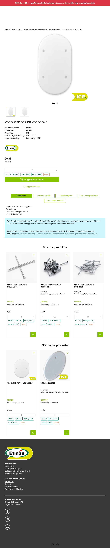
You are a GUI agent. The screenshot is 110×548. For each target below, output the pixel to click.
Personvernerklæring (14, 489)
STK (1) (8, 174)
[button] (53, 103)
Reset (46, 174)
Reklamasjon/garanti (13, 473)
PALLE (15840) (13, 422)
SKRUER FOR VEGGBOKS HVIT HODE (84, 286)
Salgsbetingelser (12, 486)
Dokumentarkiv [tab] (43, 195)
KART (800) (25, 174)
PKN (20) (19, 321)
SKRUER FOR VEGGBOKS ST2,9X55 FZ (17, 286)
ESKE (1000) (53, 419)
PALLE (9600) (37, 174)
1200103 (10, 302)
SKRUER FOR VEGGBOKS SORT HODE (51, 286)
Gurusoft (55, 544)
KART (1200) (28, 419)
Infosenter (9, 481)
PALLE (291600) (13, 324)
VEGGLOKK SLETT (48, 383)
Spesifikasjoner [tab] (66, 195)
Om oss (8, 484)
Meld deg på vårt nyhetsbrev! (17, 471)
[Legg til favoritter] (34, 255)
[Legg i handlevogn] (33, 334)
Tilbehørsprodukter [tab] (55, 200)
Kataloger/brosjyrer (13, 468)
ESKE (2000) (28, 321)
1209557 (44, 400)
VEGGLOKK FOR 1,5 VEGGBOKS (19, 383)
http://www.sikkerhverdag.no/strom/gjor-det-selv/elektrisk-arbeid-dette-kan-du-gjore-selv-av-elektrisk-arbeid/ (56, 234)
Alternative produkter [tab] (88, 195)
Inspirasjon (9, 466)
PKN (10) (16, 174)
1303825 (44, 302)
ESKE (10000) (54, 321)
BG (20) (44, 321)
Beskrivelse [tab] (21, 195)
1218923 (10, 400)
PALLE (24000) (47, 422)
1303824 (77, 302)
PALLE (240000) (47, 324)
